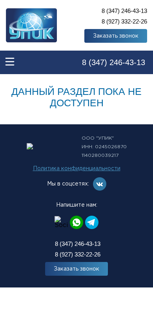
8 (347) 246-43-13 (124, 11)
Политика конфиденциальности (76, 168)
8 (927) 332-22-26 (124, 21)
